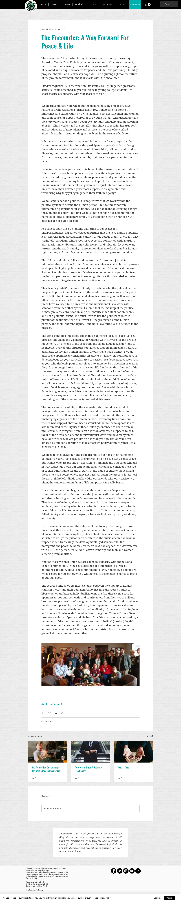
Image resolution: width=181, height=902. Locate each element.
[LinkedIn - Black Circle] (138, 871)
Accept (169, 897)
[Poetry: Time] (133, 752)
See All (150, 736)
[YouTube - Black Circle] (132, 871)
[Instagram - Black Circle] (126, 871)
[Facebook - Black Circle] (113, 871)
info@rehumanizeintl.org (34, 890)
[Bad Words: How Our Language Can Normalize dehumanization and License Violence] (47, 752)
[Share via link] (62, 713)
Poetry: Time (123, 767)
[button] (43, 4)
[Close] (177, 898)
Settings (157, 897)
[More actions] (138, 29)
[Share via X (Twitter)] (49, 713)
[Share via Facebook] (42, 713)
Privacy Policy (105, 897)
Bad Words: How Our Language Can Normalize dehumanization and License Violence (46, 769)
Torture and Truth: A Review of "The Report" (88, 769)
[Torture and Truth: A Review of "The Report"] (90, 752)
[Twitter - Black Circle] (119, 871)
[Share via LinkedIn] (55, 713)
